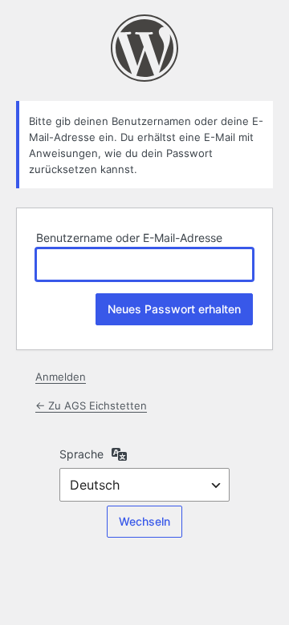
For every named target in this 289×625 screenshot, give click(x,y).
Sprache (81, 454)
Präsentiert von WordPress (144, 48)
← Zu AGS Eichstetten (91, 405)
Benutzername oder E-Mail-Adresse (129, 237)
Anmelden (60, 376)
